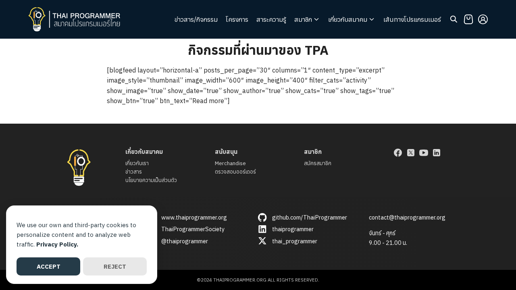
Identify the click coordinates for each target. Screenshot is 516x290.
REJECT (115, 266)
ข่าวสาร (133, 171)
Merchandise (230, 163)
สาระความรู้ (271, 19)
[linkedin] (436, 152)
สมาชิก (303, 19)
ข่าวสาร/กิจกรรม (196, 19)
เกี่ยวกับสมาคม (347, 19)
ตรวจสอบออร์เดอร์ (235, 171)
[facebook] (398, 152)
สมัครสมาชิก (317, 163)
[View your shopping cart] (468, 19)
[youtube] (424, 152)
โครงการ (237, 19)
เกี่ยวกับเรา (137, 163)
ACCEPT (48, 266)
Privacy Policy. (57, 244)
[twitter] (411, 152)
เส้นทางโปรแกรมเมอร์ (412, 19)
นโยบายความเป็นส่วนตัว (151, 180)
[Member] (483, 19)
